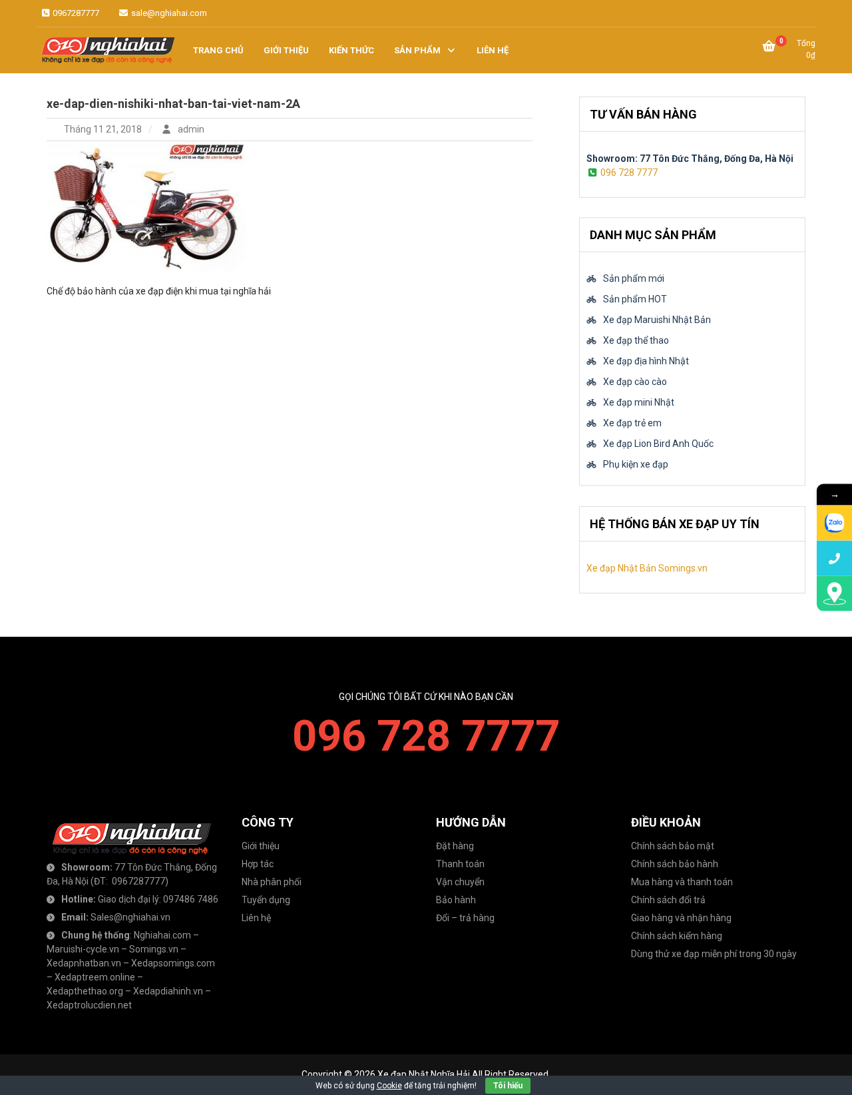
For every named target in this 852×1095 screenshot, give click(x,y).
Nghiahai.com (162, 935)
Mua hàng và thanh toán (682, 882)
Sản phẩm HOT (635, 299)
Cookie (389, 1085)
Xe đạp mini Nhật (638, 403)
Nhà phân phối (272, 882)
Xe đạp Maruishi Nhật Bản (657, 320)
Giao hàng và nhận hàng (681, 918)
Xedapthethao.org (85, 991)
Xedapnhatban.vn (84, 963)
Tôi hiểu (508, 1085)
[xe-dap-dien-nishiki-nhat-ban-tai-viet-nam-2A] (146, 206)
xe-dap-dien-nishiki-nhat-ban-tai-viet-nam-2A (173, 104)
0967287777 (75, 13)
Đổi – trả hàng (465, 918)
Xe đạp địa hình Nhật (646, 361)
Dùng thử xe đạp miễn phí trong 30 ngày (714, 953)
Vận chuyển (460, 882)
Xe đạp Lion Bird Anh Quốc (658, 444)
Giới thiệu (261, 846)
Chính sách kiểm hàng (676, 935)
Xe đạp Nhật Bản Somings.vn (647, 568)
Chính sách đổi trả (668, 900)
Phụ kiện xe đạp (635, 465)
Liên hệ (256, 918)
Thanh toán (460, 864)
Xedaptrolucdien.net (89, 1005)
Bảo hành (456, 900)
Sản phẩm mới (633, 279)
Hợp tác (258, 864)
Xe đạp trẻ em (632, 423)
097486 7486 (190, 899)
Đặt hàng (455, 846)
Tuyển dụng (266, 900)
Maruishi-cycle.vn (83, 949)
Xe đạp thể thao (636, 341)
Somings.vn (153, 949)
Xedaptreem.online (95, 977)
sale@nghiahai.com (168, 13)
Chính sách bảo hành (674, 864)
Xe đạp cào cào (635, 382)
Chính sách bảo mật (672, 846)
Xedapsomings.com (173, 963)
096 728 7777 (629, 172)
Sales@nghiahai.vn (130, 917)
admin (190, 129)
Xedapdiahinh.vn (168, 991)
